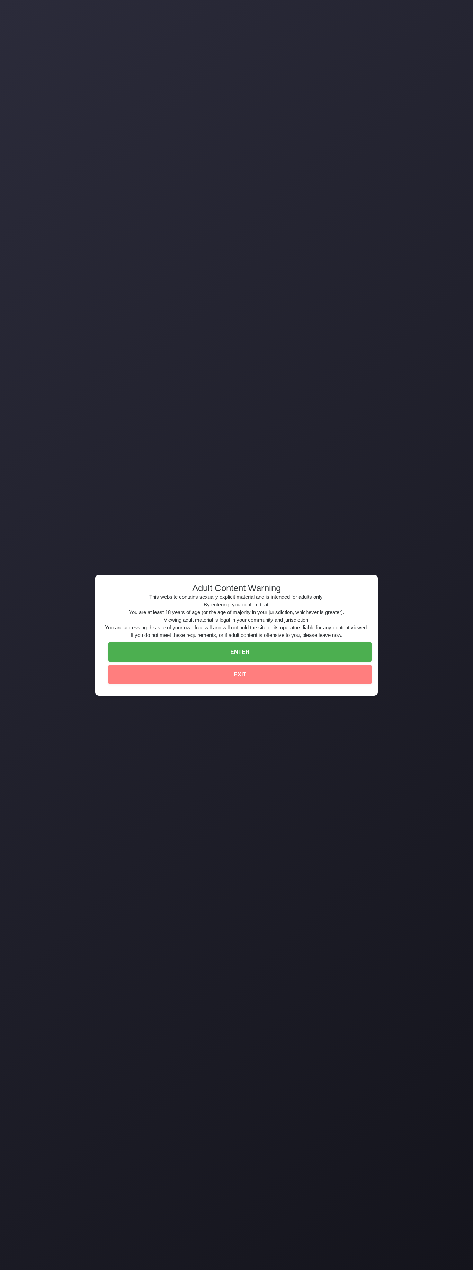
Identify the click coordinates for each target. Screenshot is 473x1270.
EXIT (240, 674)
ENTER (240, 652)
